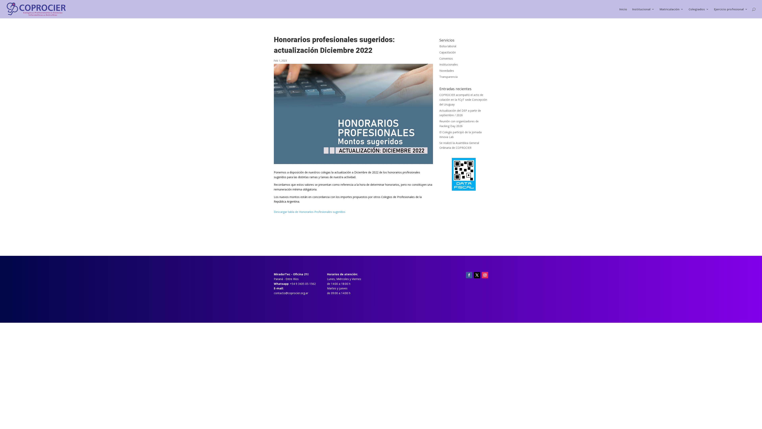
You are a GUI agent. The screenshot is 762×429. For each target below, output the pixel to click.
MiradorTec (282, 274)
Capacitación (447, 52)
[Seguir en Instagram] (485, 275)
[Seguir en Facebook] (469, 275)
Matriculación (669, 9)
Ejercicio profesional (729, 9)
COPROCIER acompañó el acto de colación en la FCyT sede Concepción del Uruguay (463, 99)
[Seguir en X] (477, 275)
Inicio (623, 9)
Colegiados (697, 9)
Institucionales (448, 64)
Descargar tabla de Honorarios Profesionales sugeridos (309, 212)
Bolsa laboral (447, 46)
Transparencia (448, 77)
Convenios (446, 58)
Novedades (446, 70)
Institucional (641, 9)
